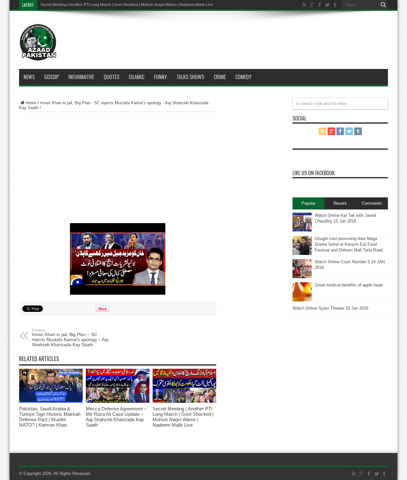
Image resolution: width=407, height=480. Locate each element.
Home (30, 102)
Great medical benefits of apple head (349, 285)
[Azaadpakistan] (38, 42)
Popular (308, 203)
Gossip (51, 77)
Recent (340, 203)
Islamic (136, 77)
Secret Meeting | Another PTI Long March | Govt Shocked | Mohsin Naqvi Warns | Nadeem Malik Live (126, 5)
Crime (220, 77)
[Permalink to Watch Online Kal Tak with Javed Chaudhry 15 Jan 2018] (302, 222)
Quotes (111, 77)
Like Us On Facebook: (314, 173)
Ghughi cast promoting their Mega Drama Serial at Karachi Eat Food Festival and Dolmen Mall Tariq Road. (349, 244)
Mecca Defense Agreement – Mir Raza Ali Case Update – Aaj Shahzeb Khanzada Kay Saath (116, 417)
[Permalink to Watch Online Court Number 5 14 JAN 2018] (302, 268)
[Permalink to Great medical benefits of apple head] (302, 291)
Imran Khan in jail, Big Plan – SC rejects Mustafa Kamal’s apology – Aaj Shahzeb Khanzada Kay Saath (70, 337)
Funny (160, 77)
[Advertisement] (222, 33)
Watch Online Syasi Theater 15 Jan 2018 (330, 308)
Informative (81, 77)
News (29, 77)
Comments (372, 203)
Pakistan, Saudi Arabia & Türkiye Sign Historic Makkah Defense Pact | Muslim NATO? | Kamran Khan (49, 417)
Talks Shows (190, 77)
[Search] (383, 5)
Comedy (243, 77)
